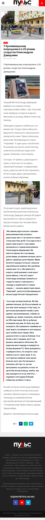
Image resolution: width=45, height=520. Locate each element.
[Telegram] (28, 502)
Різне (5, 42)
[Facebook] (15, 502)
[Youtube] (21, 502)
